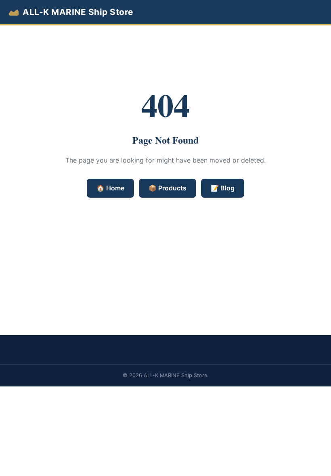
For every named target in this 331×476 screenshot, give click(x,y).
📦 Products (167, 188)
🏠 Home (110, 188)
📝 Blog (223, 188)
